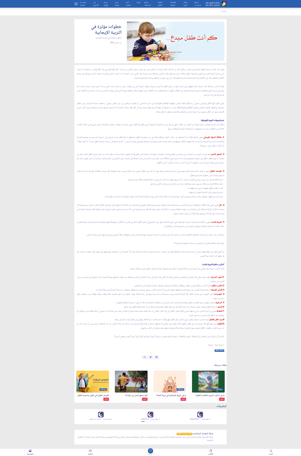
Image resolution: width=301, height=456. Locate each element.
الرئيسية (223, 11)
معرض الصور (185, 4)
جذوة (139, 2)
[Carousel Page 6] (158, 421)
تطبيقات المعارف (173, 4)
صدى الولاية (117, 4)
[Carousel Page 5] (154, 421)
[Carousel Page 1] (139, 421)
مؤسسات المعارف (83, 4)
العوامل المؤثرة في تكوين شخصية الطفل (93, 395)
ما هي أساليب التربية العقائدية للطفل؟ (210, 395)
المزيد (221, 399)
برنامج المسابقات (147, 4)
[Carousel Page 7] (162, 421)
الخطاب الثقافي (160, 4)
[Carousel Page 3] (147, 421)
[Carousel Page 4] (150, 421)
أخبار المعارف (128, 4)
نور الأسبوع (96, 4)
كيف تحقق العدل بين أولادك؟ (136, 395)
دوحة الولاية (106, 4)
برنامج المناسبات (197, 4)
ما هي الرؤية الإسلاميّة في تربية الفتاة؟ (171, 395)
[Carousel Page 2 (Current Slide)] (143, 421)
